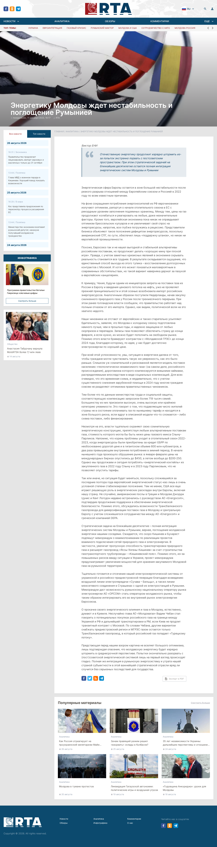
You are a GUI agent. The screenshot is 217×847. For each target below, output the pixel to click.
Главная (59, 131)
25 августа (118, 749)
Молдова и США (127, 28)
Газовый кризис (76, 28)
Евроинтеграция (52, 28)
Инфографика (100, 823)
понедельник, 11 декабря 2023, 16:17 (32, 117)
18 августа (170, 794)
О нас (130, 823)
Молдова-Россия (185, 28)
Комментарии (134, 819)
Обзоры (64, 823)
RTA (58, 117)
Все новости (15, 134)
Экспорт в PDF (176, 678)
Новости (64, 819)
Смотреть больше (27, 301)
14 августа (14, 356)
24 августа (170, 749)
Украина (33, 28)
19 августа (118, 794)
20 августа (66, 794)
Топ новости (39, 134)
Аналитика (72, 131)
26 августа (66, 749)
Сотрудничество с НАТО (155, 28)
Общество (12, 344)
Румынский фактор (102, 28)
